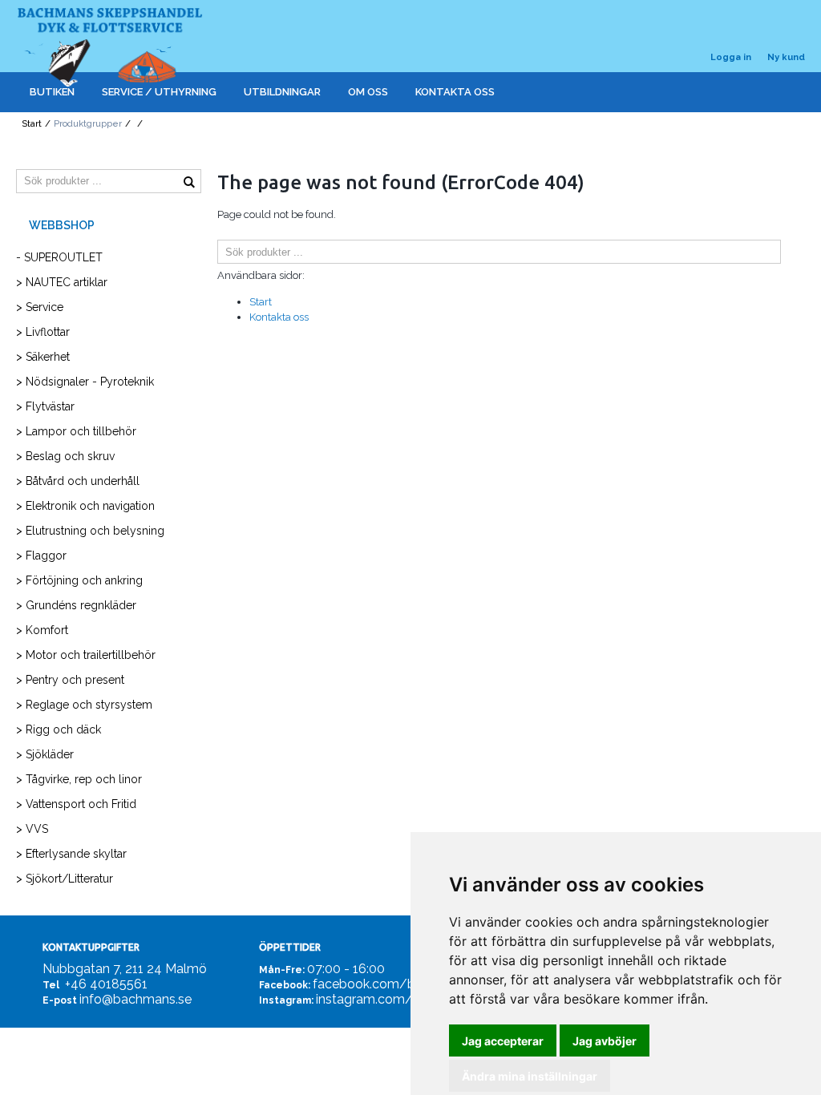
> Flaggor (41, 555)
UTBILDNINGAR (282, 92)
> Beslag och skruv (65, 456)
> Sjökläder (45, 754)
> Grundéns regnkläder (76, 605)
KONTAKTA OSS (455, 92)
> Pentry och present (70, 679)
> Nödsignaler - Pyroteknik (85, 381)
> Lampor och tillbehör (76, 431)
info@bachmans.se (135, 999)
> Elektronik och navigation (85, 505)
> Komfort (42, 630)
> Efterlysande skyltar (71, 853)
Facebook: (284, 985)
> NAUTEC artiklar (61, 282)
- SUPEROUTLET (59, 257)
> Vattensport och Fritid (76, 804)
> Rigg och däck (58, 729)
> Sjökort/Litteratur (64, 878)
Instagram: (286, 1000)
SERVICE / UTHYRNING (159, 92)
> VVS (32, 828)
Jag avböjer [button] (604, 1041)
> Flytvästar (45, 406)
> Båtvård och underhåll (78, 481)
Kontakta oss (279, 317)
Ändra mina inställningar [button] (529, 1076)
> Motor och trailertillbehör (86, 655)
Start (32, 124)
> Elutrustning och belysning (90, 530)
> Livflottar (43, 331)
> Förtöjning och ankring (79, 580)
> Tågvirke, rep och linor (79, 779)
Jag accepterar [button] (503, 1041)
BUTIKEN (52, 92)
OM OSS (368, 92)
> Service (39, 307)
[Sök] (793, 252)
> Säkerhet (43, 356)
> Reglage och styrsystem (84, 704)
